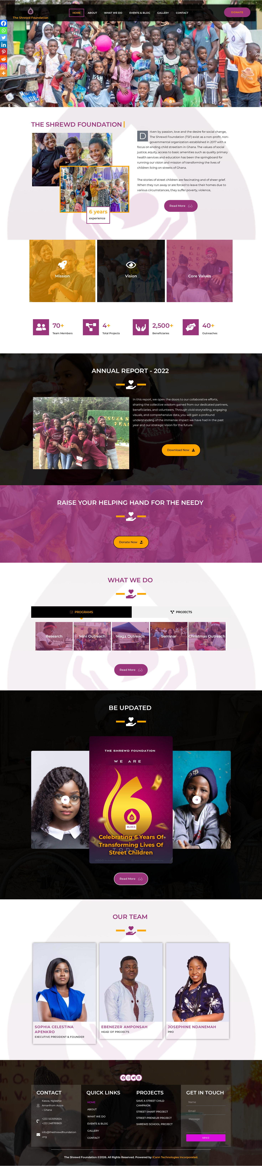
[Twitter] (3, 37)
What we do (113, 12)
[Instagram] (3, 66)
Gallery (163, 12)
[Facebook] (3, 23)
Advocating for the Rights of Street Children (131, 845)
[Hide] (1, 80)
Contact (182, 12)
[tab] (81, 612)
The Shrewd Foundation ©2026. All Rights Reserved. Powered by (131, 1157)
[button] (256, 53)
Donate (237, 12)
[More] (3, 73)
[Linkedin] (3, 44)
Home (77, 12)
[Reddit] (3, 59)
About (92, 12)
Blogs (63, 838)
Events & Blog (139, 12)
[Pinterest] (3, 51)
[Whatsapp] (3, 30)
